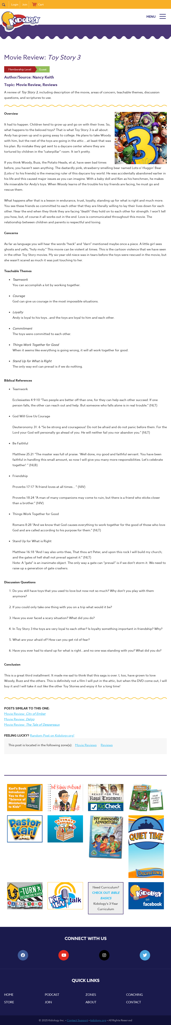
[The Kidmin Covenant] (65, 797)
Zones (91, 994)
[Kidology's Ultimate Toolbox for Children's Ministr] (65, 828)
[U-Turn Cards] (25, 895)
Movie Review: (25, 714)
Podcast (52, 994)
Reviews (107, 745)
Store (9, 1002)
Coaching (134, 994)
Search (5, 4)
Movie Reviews (86, 745)
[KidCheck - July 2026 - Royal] (105, 797)
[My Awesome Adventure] (105, 837)
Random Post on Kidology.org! (52, 735)
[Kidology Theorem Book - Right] (25, 797)
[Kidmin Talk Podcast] (65, 895)
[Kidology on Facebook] (146, 895)
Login (14, 4)
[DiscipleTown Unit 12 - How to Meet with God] (146, 846)
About (91, 1002)
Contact (133, 1002)
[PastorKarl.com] (25, 828)
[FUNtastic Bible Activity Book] (146, 797)
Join (24, 4)
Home (8, 994)
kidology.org (98, 1020)
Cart (41, 4)
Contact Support (77, 1020)
